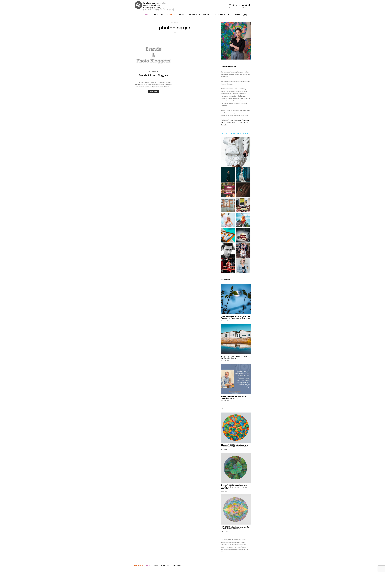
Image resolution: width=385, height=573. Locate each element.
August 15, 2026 (225, 400)
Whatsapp (177, 565)
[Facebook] (249, 6)
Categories (218, 14)
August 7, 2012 (151, 79)
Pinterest (230, 122)
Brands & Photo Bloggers (153, 75)
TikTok (242, 122)
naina (158, 79)
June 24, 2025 (224, 531)
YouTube (224, 122)
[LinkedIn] (236, 6)
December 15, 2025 (226, 449)
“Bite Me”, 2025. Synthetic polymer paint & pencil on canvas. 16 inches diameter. (234, 487)
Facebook (245, 120)
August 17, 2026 (225, 360)
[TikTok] (239, 6)
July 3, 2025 (224, 491)
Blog (230, 14)
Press (237, 14)
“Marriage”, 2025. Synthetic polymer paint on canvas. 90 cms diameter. (235, 446)
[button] (236, 152)
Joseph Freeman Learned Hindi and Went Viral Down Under (234, 397)
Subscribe (165, 565)
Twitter (231, 120)
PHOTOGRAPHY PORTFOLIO (235, 133)
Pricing (181, 14)
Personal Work (193, 14)
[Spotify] (233, 6)
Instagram (237, 120)
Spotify (236, 122)
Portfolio (171, 14)
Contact (206, 14)
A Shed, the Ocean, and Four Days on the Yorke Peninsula (235, 357)
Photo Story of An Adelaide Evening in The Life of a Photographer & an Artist (235, 317)
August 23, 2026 (225, 320)
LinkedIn (223, 125)
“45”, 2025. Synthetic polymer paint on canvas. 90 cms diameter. (235, 528)
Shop (146, 14)
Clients (155, 14)
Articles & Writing (153, 71)
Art (162, 14)
